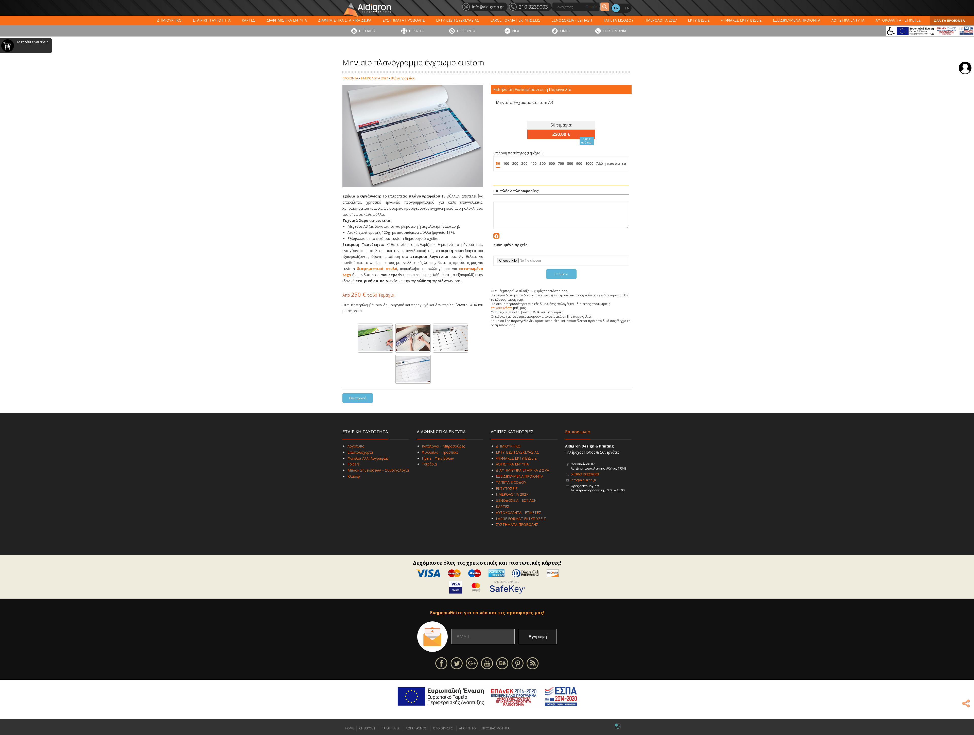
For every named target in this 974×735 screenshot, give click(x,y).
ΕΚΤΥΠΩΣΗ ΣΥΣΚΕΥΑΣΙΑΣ (457, 20)
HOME (349, 728)
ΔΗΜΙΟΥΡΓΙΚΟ (169, 20)
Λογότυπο (355, 446)
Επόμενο (561, 274)
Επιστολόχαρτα (360, 452)
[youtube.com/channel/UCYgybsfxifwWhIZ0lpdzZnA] (487, 662)
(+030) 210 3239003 (585, 474)
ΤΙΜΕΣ (565, 30)
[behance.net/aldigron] (502, 662)
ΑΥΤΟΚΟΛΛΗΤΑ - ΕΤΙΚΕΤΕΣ (898, 20)
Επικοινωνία (577, 432)
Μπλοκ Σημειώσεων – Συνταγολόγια (378, 470)
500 (543, 163)
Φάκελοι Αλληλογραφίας (367, 458)
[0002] (413, 338)
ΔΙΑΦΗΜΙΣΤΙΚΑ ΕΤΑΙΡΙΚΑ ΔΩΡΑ (344, 20)
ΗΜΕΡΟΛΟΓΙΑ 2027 (661, 20)
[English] (627, 8)
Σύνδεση (965, 68)
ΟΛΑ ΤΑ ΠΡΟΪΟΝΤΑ (949, 20)
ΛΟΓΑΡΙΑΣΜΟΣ (416, 728)
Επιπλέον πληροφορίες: (516, 190)
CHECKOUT (367, 728)
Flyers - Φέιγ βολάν (438, 458)
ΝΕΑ (515, 30)
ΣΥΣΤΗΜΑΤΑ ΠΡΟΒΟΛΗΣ (403, 20)
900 (579, 163)
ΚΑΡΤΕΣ (248, 20)
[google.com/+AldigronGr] (472, 662)
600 (552, 163)
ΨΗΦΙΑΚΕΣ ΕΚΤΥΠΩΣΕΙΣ (741, 20)
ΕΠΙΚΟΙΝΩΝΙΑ (614, 30)
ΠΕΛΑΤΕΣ (416, 30)
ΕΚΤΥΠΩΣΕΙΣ (699, 20)
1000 (589, 163)
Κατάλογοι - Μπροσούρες (443, 446)
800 (570, 163)
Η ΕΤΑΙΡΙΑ (367, 30)
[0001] (375, 338)
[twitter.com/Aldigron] (456, 662)
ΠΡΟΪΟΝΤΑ (466, 30)
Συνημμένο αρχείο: (511, 244)
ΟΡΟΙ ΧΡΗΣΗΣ (443, 728)
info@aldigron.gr (583, 480)
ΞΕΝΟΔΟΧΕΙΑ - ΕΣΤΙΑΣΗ (571, 20)
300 (524, 163)
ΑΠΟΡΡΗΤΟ (467, 728)
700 (561, 163)
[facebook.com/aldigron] (441, 662)
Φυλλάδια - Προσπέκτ (440, 452)
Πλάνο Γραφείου (403, 78)
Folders (353, 464)
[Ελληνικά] (616, 8)
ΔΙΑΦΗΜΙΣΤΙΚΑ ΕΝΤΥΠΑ (286, 20)
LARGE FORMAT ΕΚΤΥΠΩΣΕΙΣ (515, 20)
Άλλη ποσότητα (611, 163)
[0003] (450, 338)
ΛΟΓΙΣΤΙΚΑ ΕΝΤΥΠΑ (847, 20)
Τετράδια (429, 464)
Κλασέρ (353, 476)
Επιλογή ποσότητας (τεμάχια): (517, 153)
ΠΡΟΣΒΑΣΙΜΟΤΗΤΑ (496, 728)
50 (498, 163)
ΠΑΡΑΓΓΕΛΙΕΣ (390, 728)
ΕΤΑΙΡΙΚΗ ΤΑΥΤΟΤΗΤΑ (212, 20)
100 (506, 163)
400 (533, 163)
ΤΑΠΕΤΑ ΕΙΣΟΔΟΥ (618, 20)
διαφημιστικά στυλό (377, 268)
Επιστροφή (357, 398)
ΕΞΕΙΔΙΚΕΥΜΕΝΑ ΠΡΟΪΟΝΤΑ (796, 20)
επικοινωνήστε (501, 308)
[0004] (413, 369)
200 (515, 163)
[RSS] (533, 662)
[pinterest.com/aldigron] (517, 662)
